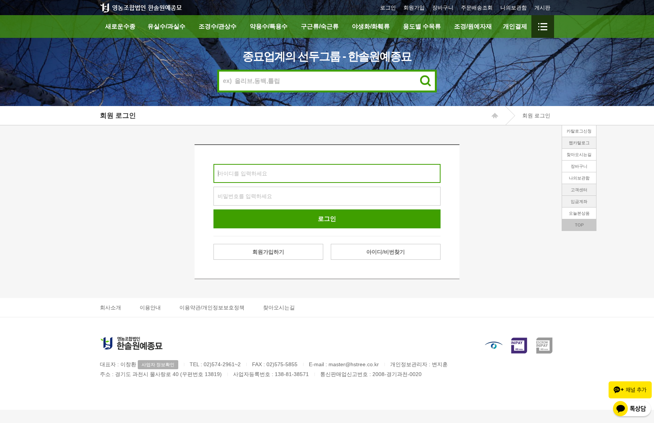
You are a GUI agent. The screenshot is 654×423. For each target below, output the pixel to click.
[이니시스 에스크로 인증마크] (545, 345)
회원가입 (414, 8)
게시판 (542, 8)
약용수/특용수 (269, 26)
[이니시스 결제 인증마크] (519, 345)
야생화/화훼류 (371, 26)
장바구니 (442, 8)
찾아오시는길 (579, 154)
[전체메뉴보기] (542, 26)
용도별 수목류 (422, 26)
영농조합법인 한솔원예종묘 (141, 7)
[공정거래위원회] (493, 345)
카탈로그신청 (579, 131)
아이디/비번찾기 (385, 252)
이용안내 (150, 307)
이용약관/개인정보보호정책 (211, 307)
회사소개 (110, 307)
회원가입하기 (268, 252)
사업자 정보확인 (158, 364)
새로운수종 (120, 26)
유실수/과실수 (166, 26)
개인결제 (515, 26)
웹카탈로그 (579, 142)
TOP (579, 225)
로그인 (388, 8)
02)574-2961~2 (222, 364)
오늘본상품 (579, 213)
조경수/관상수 (218, 26)
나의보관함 (513, 8)
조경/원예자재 (473, 26)
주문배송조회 (477, 8)
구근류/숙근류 (320, 26)
